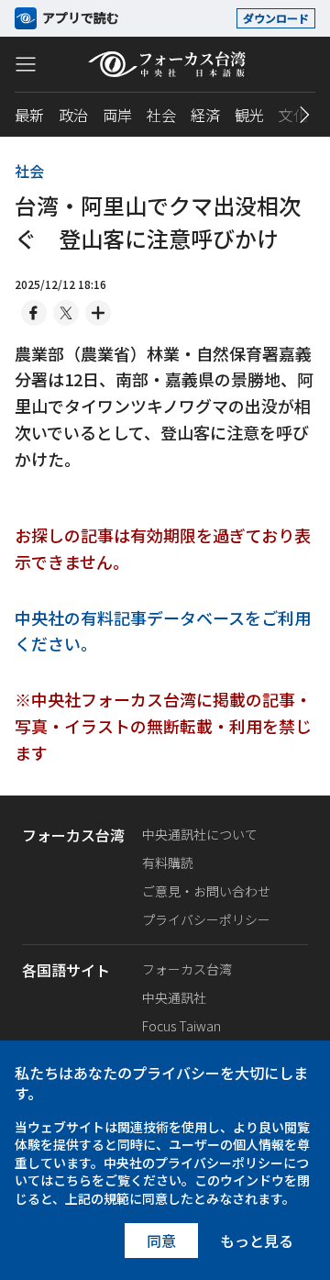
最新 (29, 115)
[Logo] (165, 64)
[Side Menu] (26, 63)
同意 (161, 1241)
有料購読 (167, 862)
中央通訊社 (174, 997)
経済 (205, 115)
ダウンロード (276, 18)
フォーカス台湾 (187, 969)
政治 (73, 115)
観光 (249, 115)
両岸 (117, 115)
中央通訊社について (200, 834)
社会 (161, 115)
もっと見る (256, 1241)
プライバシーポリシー (206, 919)
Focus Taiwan (181, 1026)
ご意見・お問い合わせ (206, 891)
